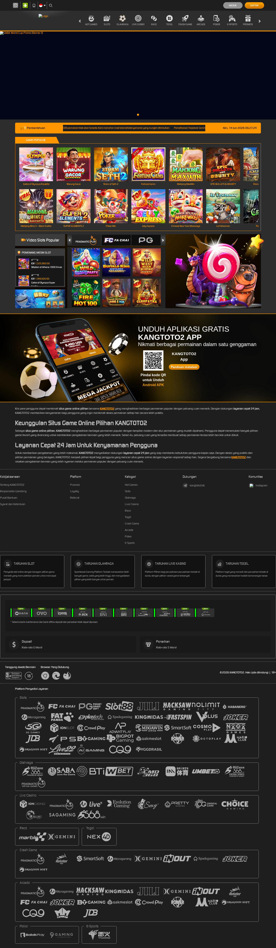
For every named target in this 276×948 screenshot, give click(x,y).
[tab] (86, 240)
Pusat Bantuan (8, 498)
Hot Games (91, 24)
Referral (74, 498)
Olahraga (123, 24)
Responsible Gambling (13, 491)
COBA (88, 258)
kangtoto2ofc (197, 485)
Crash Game (185, 24)
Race (154, 24)
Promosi (248, 24)
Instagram (261, 485)
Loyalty (74, 491)
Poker (216, 24)
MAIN (39, 164)
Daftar (254, 5)
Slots (107, 24)
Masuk (233, 5)
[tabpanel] (138, 75)
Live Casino (138, 24)
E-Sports (232, 24)
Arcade (201, 24)
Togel (169, 24)
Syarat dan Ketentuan (12, 504)
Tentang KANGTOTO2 (12, 485)
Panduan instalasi (184, 367)
